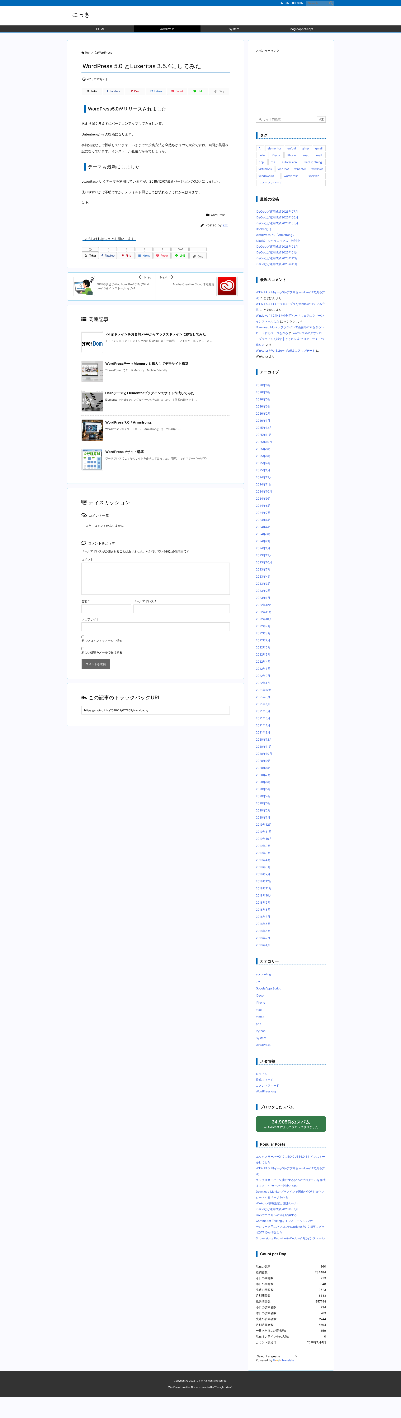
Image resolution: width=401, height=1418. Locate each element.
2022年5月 (263, 654)
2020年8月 (263, 768)
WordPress (105, 52)
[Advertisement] (287, 80)
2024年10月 (264, 491)
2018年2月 (263, 938)
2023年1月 (263, 597)
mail (319, 155)
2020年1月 (263, 817)
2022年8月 (263, 633)
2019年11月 (264, 831)
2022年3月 (263, 668)
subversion (289, 162)
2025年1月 (263, 470)
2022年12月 (264, 605)
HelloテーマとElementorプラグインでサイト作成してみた (149, 393)
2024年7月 (263, 512)
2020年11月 (264, 746)
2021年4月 (263, 725)
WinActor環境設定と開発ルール (276, 1203)
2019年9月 (263, 846)
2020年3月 (263, 803)
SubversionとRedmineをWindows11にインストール (290, 1238)
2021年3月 (263, 732)
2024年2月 (263, 541)
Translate (288, 1360)
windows (317, 169)
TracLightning (312, 162)
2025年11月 (264, 434)
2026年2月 (263, 413)
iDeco (276, 155)
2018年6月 (263, 923)
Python (260, 1031)
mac (306, 155)
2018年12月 (264, 881)
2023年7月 (263, 569)
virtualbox (265, 169)
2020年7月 (263, 775)
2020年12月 (264, 739)
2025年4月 (263, 463)
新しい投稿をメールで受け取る (101, 652)
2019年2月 (263, 874)
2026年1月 (263, 420)
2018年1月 (263, 945)
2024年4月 (263, 527)
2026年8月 (263, 385)
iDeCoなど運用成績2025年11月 (276, 264)
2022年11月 (264, 612)
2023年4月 (263, 576)
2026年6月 (263, 392)
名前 (85, 601)
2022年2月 (263, 675)
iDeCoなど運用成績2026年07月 (277, 211)
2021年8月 (263, 697)
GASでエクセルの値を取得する (276, 1215)
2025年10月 (264, 442)
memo (260, 1016)
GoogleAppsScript (268, 988)
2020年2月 (263, 810)
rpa (273, 162)
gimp (305, 148)
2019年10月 (264, 838)
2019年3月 (263, 867)
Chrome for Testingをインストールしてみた (285, 1220)
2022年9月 (263, 626)
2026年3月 (263, 406)
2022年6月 (263, 647)
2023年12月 (264, 555)
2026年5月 (263, 399)
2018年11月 (264, 888)
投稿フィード (264, 1079)
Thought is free (223, 1387)
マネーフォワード (270, 182)
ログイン (262, 1074)
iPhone (291, 155)
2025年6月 (263, 456)
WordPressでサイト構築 (124, 452)
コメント (87, 559)
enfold (291, 148)
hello (262, 155)
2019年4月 (263, 860)
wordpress (291, 176)
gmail (318, 148)
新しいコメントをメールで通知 (101, 640)
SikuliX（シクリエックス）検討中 (278, 240)
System (261, 1038)
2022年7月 (263, 640)
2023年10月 (264, 562)
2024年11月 (264, 484)
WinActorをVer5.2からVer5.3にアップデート (285, 350)
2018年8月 (263, 909)
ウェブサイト (90, 619)
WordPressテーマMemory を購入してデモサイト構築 (146, 363)
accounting (263, 974)
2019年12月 (264, 824)
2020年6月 (263, 782)
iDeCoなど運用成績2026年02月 (277, 246)
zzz (225, 225)
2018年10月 (264, 895)
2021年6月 (263, 711)
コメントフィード (267, 1085)
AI (260, 148)
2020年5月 (263, 789)
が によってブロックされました (291, 1123)
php (261, 162)
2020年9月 (263, 760)
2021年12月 (264, 690)
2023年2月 (263, 590)
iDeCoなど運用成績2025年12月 (277, 258)
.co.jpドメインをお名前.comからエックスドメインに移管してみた (155, 334)
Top (87, 52)
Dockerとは (264, 229)
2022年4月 (263, 661)
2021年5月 (263, 718)
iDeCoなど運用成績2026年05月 (277, 223)
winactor (300, 169)
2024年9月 (263, 498)
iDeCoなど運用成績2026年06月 (277, 217)
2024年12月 (264, 477)
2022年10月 (264, 619)
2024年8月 (263, 505)
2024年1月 (263, 548)
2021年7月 (263, 704)
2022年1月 (263, 683)
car (258, 981)
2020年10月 (264, 753)
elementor (274, 148)
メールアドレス (144, 601)
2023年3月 (263, 583)
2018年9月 (263, 902)
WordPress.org (266, 1091)
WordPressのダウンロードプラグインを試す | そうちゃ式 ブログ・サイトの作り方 (290, 338)
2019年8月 (263, 853)
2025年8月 (263, 449)
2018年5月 (263, 931)
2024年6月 (263, 520)
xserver (313, 176)
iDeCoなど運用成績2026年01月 (277, 252)
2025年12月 (264, 427)
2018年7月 (263, 916)
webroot (283, 169)
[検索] (331, 3)
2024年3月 (263, 534)
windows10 (266, 176)
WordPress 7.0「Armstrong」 (129, 422)
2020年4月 (263, 796)
